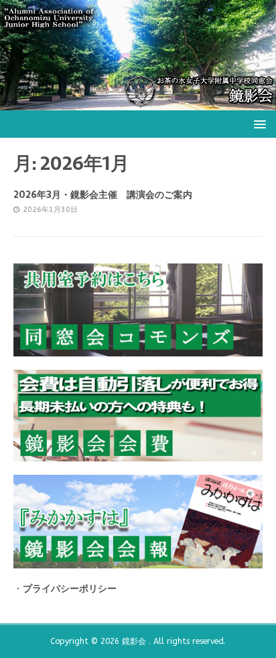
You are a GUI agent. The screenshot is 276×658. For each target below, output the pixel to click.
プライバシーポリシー (70, 588)
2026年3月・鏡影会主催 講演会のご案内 (102, 194)
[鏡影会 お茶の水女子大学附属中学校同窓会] (138, 102)
